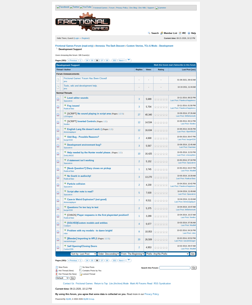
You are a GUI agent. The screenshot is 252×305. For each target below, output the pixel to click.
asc (193, 70)
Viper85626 (191, 131)
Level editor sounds (77, 98)
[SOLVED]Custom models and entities (87, 223)
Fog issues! (73, 105)
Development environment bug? (84, 145)
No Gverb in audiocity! (79, 176)
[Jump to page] (128, 60)
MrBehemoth (190, 116)
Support (150, 8)
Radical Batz (69, 109)
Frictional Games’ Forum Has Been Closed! (85, 78)
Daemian (192, 147)
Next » (121, 60)
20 (139, 239)
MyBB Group (88, 299)
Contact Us (68, 283)
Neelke (67, 124)
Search (155, 33)
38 (107, 60)
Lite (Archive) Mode (119, 283)
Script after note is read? (80, 191)
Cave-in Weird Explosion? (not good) (86, 199)
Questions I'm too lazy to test (82, 207)
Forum (112, 8)
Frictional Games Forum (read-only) (74, 46)
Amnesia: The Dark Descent (109, 46)
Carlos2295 (68, 249)
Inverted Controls (86, 121)
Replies (139, 70)
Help (193, 33)
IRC (184, 33)
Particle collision (76, 184)
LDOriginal (68, 116)
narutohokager (70, 241)
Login (76, 38)
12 (139, 122)
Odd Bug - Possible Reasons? (83, 137)
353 (114, 60)
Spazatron (68, 101)
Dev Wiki (142, 8)
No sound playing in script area (94, 113)
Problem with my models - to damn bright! (89, 230)
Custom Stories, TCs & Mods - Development (150, 46)
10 (139, 153)
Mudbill (193, 171)
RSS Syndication (162, 283)
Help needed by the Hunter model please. (89, 152)
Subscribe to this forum (185, 65)
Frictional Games (100, 8)
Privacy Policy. (152, 294)
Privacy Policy (122, 8)
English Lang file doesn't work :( (84, 129)
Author (67, 70)
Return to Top (101, 283)
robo (66, 233)
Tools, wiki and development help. (80, 85)
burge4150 (68, 140)
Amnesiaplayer (70, 132)
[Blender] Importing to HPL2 (82, 238)
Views (148, 70)
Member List (170, 33)
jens (65, 81)
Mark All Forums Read (141, 283)
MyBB (68, 299)
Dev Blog (133, 8)
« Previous (72, 60)
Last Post (186, 70)
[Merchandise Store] (160, 8)
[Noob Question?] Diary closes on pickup (89, 168)
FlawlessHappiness (187, 100)
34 (87, 60)
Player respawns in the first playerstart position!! (103, 215)
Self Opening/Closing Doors (82, 246)
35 (92, 60)
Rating (161, 70)
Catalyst (67, 226)
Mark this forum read (163, 65)
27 (139, 114)
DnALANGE (69, 155)
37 (102, 60)
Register (85, 38)
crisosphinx (191, 155)
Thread (59, 70)
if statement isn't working (80, 160)
